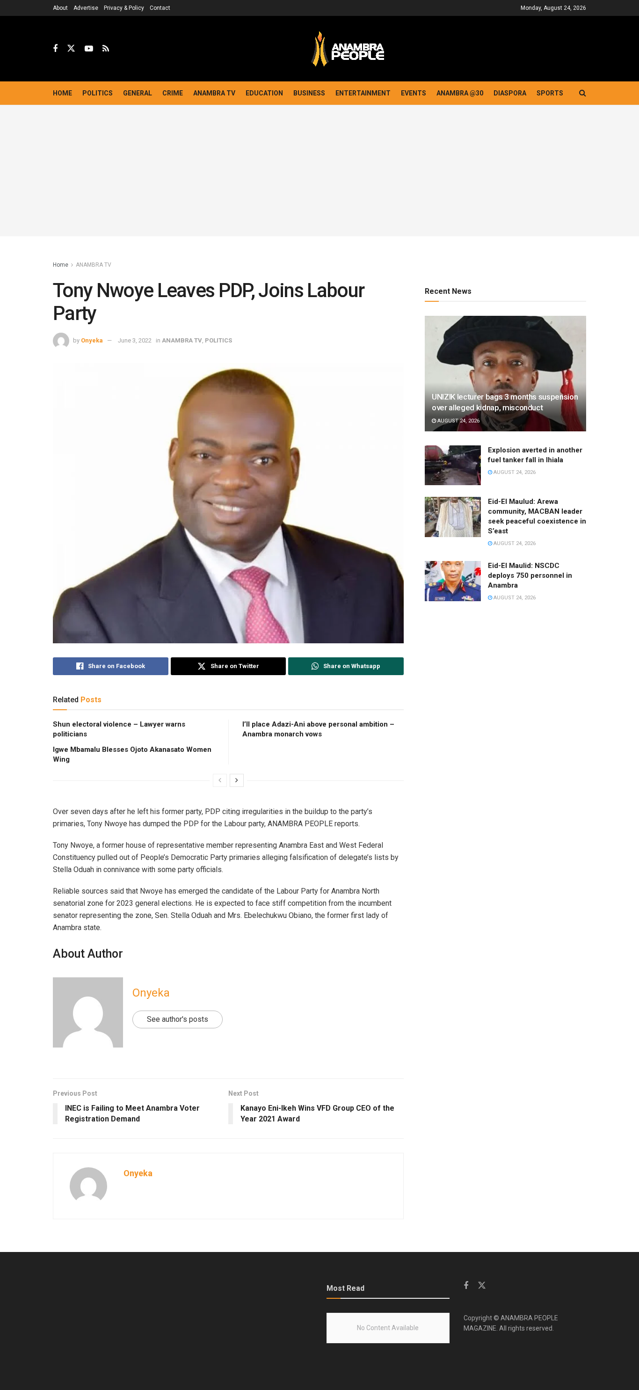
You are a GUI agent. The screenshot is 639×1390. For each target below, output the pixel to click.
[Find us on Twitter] (71, 48)
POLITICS (97, 93)
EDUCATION (264, 93)
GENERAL (137, 93)
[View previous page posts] (220, 780)
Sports (550, 93)
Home (62, 93)
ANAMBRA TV (214, 93)
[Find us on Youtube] (89, 49)
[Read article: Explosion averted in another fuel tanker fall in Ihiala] (453, 465)
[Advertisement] (319, 170)
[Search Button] (582, 93)
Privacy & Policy (124, 8)
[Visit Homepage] (347, 48)
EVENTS (413, 93)
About (60, 8)
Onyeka (92, 340)
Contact (160, 8)
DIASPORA (510, 93)
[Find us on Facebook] (55, 49)
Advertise (85, 8)
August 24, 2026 (457, 421)
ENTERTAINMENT (363, 93)
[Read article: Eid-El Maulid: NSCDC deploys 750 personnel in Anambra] (453, 581)
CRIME (172, 93)
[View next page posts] (237, 780)
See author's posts (177, 1019)
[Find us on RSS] (105, 49)
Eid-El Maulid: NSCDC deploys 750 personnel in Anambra (530, 575)
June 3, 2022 (135, 340)
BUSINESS (309, 93)
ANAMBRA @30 (459, 93)
